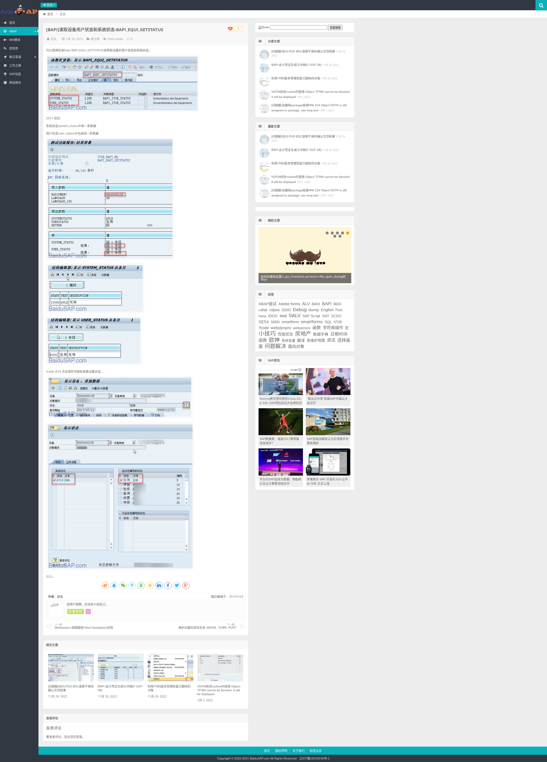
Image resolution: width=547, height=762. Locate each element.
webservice (301, 328)
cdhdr (263, 310)
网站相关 (15, 82)
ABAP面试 (267, 304)
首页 (12, 22)
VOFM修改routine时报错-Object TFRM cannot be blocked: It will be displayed (218, 690)
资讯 (331, 340)
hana (262, 316)
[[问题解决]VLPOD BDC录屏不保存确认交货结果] (71, 680)
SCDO (336, 316)
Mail (283, 316)
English (327, 310)
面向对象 (296, 346)
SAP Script (311, 316)
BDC (338, 304)
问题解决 (275, 346)
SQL (328, 322)
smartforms (312, 321)
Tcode (264, 328)
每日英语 (15, 57)
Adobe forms (289, 304)
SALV (295, 315)
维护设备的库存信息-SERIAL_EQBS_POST (207, 626)
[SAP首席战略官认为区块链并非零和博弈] (328, 434)
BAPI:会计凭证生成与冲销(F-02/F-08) (296, 64)
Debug (300, 309)
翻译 (301, 340)
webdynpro (281, 328)
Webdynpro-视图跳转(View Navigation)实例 (84, 626)
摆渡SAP (19, 9)
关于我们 (298, 750)
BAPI (327, 303)
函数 (316, 327)
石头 (54, 39)
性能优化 (285, 334)
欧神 (274, 340)
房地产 (303, 334)
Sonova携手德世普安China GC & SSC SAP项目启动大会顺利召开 (281, 403)
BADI (316, 304)
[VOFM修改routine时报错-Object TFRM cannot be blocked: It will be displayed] (220, 680)
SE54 (264, 322)
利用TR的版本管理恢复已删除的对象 (295, 78)
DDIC (286, 310)
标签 (271, 294)
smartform (290, 322)
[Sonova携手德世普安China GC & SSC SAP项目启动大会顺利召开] (281, 394)
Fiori (339, 310)
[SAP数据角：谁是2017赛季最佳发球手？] (281, 434)
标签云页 (316, 750)
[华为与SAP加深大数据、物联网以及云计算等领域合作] (281, 474)
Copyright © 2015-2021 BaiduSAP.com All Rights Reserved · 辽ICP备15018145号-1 (273, 758)
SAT (325, 316)
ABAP (13, 31)
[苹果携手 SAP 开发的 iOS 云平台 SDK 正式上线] (328, 474)
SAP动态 (15, 74)
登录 (79, 736)
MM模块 (14, 39)
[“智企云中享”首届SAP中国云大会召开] (328, 394)
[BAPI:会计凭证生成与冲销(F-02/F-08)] (121, 680)
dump (314, 310)
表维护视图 (316, 341)
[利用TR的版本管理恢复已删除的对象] (170, 680)
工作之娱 (15, 65)
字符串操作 (333, 327)
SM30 (275, 322)
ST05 (338, 322)
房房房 (13, 48)
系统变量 (288, 340)
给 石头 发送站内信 (88, 611)
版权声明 (281, 750)
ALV (306, 303)
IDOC (273, 316)
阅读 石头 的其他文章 (75, 611)
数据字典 (320, 334)
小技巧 (267, 333)
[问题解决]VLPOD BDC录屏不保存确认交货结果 (303, 51)
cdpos (274, 310)
